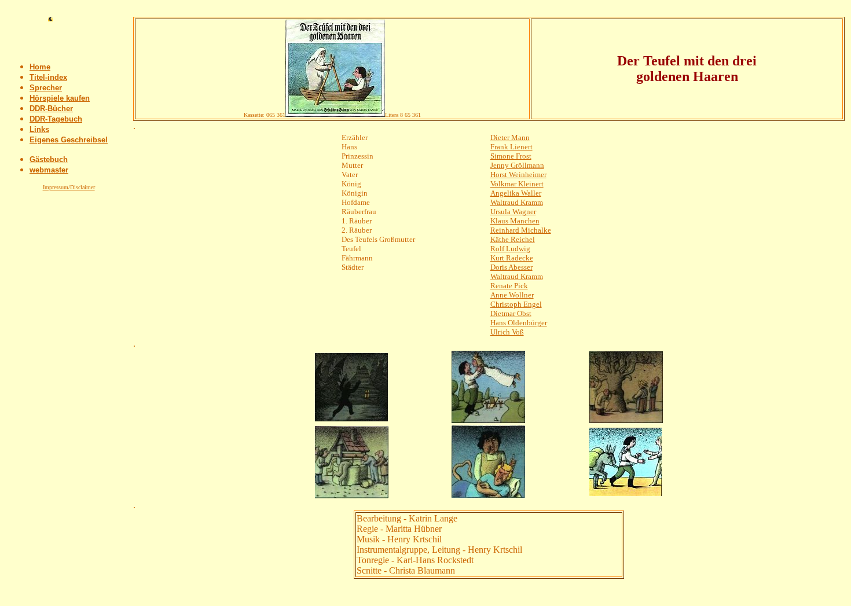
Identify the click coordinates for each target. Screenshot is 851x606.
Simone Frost (510, 156)
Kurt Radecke (511, 258)
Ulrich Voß (507, 332)
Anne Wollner (512, 295)
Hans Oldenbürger (518, 322)
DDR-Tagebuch (56, 119)
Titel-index (48, 77)
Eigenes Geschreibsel (69, 139)
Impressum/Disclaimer (69, 187)
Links (39, 129)
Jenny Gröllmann (517, 165)
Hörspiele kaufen (60, 98)
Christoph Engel (516, 304)
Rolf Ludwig (510, 248)
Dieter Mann (510, 137)
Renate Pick (509, 285)
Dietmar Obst (510, 313)
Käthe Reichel (512, 239)
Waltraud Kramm (516, 202)
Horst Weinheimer (518, 174)
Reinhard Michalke (520, 230)
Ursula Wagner (513, 211)
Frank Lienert (511, 146)
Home (40, 67)
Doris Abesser (511, 267)
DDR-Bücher (51, 108)
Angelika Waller (515, 193)
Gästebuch (49, 159)
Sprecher (46, 87)
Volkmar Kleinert (517, 183)
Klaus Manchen (515, 220)
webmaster (49, 170)
